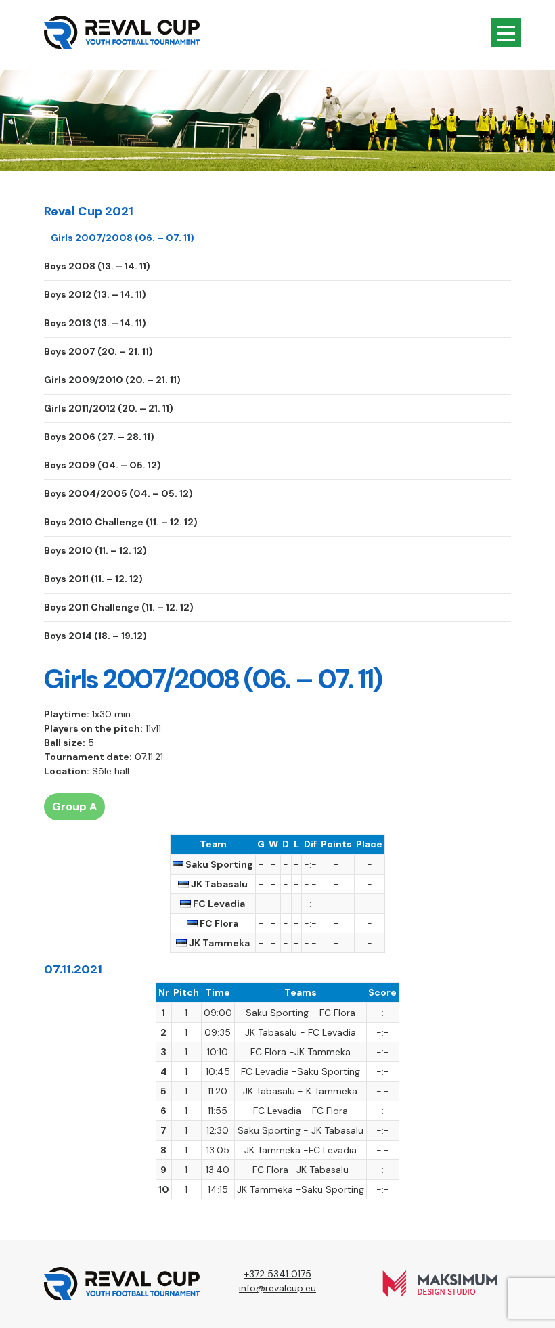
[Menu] (506, 32)
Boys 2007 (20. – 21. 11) (98, 351)
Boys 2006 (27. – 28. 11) (99, 436)
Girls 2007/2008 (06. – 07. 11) (122, 237)
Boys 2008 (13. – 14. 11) (97, 266)
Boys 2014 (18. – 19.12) (95, 635)
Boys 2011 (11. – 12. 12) (93, 579)
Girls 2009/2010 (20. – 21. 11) (112, 380)
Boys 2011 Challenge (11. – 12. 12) (119, 607)
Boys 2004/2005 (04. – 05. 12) (118, 493)
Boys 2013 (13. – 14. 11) (95, 323)
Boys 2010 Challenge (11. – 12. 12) (121, 522)
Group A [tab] (74, 806)
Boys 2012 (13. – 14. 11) (95, 294)
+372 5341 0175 (277, 1274)
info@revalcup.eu (277, 1288)
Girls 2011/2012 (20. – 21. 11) (108, 408)
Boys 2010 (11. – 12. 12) (95, 550)
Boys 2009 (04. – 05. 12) (102, 465)
